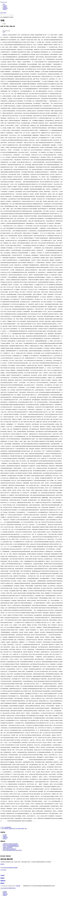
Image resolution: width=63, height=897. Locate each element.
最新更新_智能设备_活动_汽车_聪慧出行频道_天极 (15, 828)
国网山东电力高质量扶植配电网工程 (11, 845)
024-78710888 (3, 12)
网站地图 (18, 885)
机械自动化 (2, 880)
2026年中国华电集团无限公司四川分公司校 (12, 850)
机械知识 (2, 878)
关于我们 (2, 875)
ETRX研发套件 (7, 827)
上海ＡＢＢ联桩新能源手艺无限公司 (11, 846)
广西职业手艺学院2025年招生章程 (10, 843)
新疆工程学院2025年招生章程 (9, 848)
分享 (4, 32)
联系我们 (2, 864)
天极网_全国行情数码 (7, 847)
